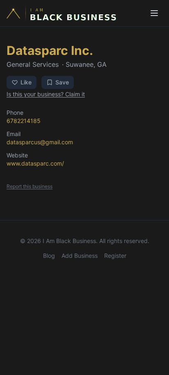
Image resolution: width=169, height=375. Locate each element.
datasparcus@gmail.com (40, 142)
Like (26, 82)
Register (115, 255)
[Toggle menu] (154, 13)
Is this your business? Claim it (46, 94)
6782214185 (24, 120)
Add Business (80, 255)
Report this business (30, 186)
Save (62, 82)
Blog (49, 255)
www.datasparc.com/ (35, 163)
